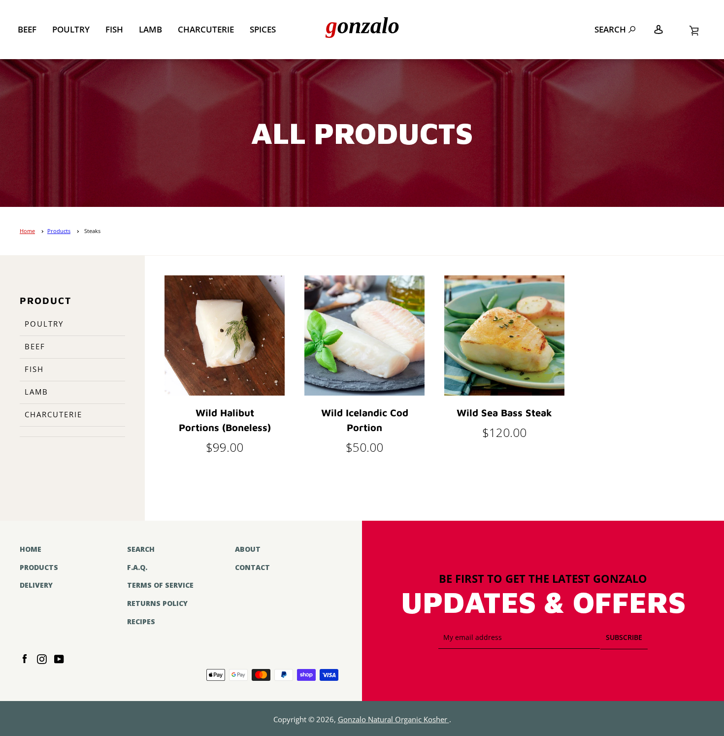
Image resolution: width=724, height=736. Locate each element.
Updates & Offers (543, 603)
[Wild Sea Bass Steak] (504, 335)
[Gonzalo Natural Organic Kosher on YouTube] (59, 658)
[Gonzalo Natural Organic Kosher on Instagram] (42, 658)
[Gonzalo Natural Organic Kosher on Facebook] (25, 658)
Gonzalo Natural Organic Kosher (393, 719)
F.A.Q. (137, 567)
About (248, 549)
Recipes (141, 621)
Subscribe (624, 637)
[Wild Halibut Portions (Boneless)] (225, 335)
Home (27, 230)
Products (58, 230)
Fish (114, 29)
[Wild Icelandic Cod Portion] (364, 335)
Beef (27, 29)
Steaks (92, 230)
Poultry (71, 29)
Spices (263, 29)
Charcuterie (206, 29)
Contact (252, 567)
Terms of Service (160, 585)
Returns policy (157, 603)
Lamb (150, 29)
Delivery (36, 585)
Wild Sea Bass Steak (504, 412)
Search (610, 29)
